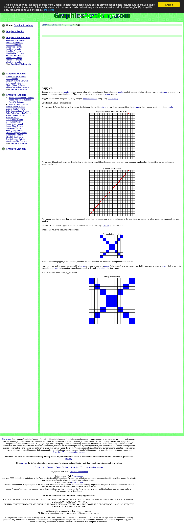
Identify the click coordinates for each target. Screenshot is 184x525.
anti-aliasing (113, 98)
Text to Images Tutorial (15, 139)
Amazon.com (77, 476)
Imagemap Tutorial (14, 128)
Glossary (68, 25)
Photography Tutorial (14, 130)
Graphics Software (16, 73)
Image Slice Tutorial (14, 124)
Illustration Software (14, 83)
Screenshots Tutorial (14, 135)
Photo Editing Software (15, 85)
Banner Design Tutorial (15, 107)
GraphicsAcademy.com (51, 25)
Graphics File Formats (18, 37)
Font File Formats (13, 49)
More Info (49, 9)
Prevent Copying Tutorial (16, 133)
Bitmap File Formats (14, 42)
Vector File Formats (14, 58)
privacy (24, 463)
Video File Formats (14, 60)
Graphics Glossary (16, 149)
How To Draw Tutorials (18, 104)
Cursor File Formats (14, 47)
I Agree (169, 4)
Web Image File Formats (16, 141)
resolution (87, 98)
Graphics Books (15, 31)
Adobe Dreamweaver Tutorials (21, 98)
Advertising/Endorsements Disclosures (69, 452)
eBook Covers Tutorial (15, 115)
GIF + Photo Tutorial (14, 120)
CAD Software (12, 79)
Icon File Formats (13, 51)
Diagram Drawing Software (17, 81)
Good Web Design (13, 122)
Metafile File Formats (15, 53)
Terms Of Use (62, 467)
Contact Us (39, 467)
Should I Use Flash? (14, 137)
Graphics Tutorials (16, 95)
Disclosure (6, 439)
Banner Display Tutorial (15, 109)
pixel (57, 268)
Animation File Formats (15, 40)
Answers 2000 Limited (79, 472)
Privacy (68, 459)
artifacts (65, 92)
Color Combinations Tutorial (17, 111)
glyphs (120, 92)
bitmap (164, 92)
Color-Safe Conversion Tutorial (18, 113)
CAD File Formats (13, 45)
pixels (103, 107)
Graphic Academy (23, 25)
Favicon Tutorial (12, 117)
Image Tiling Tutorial (14, 126)
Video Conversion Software (17, 87)
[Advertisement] (111, 62)
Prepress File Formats (15, 55)
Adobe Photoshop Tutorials (20, 100)
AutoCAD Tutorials (16, 102)
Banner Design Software (16, 76)
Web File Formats (13, 62)
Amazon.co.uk (77, 482)
